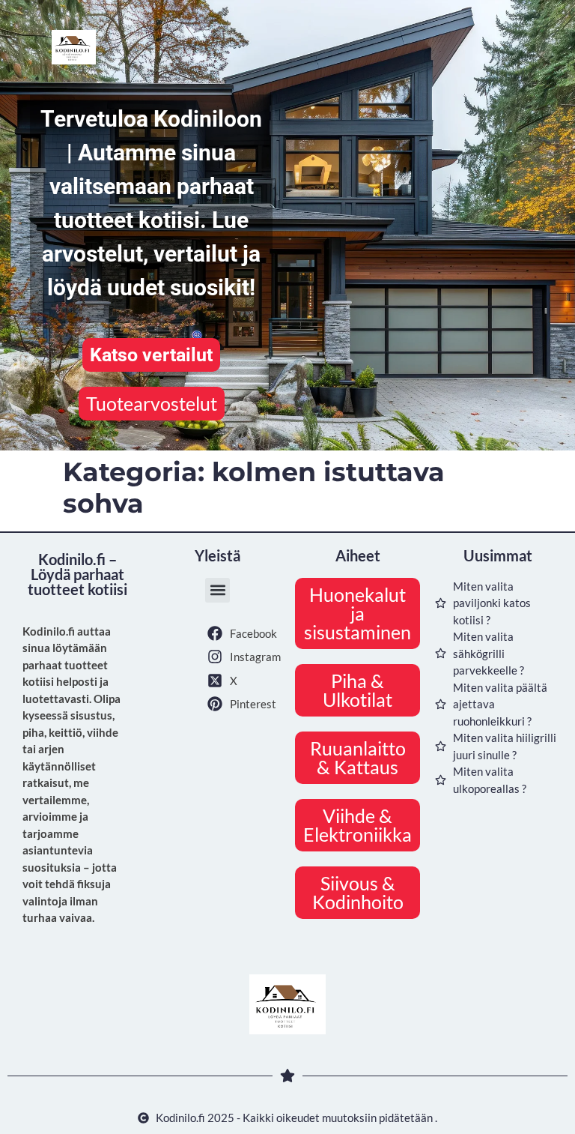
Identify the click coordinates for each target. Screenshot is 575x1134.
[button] (217, 590)
